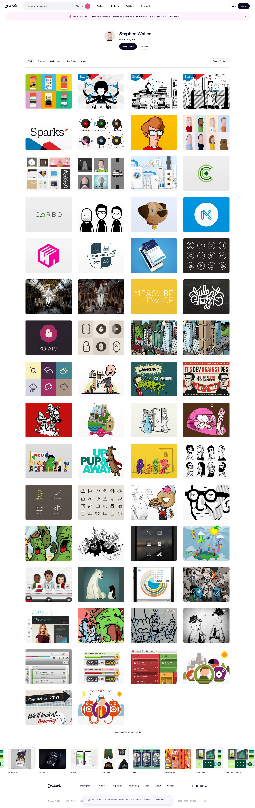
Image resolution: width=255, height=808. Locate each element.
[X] (192, 786)
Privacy (74, 801)
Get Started (175, 16)
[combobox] (48, 6)
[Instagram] (201, 786)
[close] (245, 16)
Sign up (232, 6)
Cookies (83, 801)
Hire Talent (114, 6)
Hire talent (101, 786)
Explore (100, 6)
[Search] (87, 6)
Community (146, 6)
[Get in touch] (56, 103)
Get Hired (130, 6)
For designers (85, 786)
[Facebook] (197, 786)
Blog (147, 786)
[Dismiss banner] (169, 796)
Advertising (134, 786)
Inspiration (117, 786)
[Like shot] (67, 103)
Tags (186, 801)
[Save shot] (61, 103)
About (158, 786)
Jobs (180, 801)
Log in (243, 6)
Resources (202, 801)
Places (193, 801)
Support (170, 786)
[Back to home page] (11, 6)
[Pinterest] (206, 786)
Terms (66, 801)
